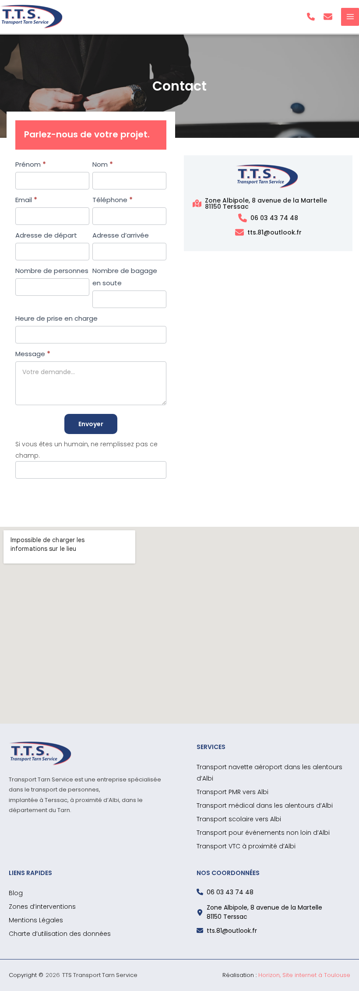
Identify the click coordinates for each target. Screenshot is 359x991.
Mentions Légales (36, 920)
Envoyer (90, 424)
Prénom (30, 164)
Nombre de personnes (51, 270)
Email (26, 199)
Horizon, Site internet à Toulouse (304, 975)
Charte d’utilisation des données (60, 933)
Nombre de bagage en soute (124, 276)
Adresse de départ (46, 235)
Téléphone (112, 199)
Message (32, 353)
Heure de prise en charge (56, 318)
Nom (102, 164)
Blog (16, 893)
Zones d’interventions (42, 906)
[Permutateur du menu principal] (350, 17)
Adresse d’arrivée (120, 235)
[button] (311, 17)
